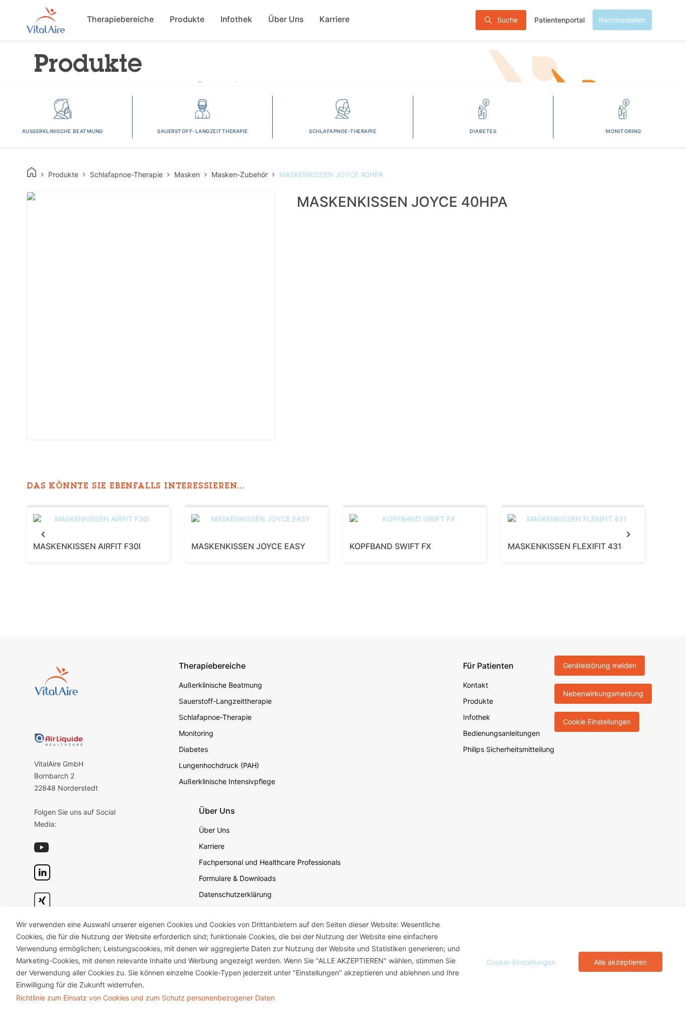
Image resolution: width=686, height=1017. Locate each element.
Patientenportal (559, 20)
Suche (507, 20)
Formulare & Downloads (237, 878)
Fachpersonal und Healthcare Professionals (269, 862)
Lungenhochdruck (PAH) (219, 765)
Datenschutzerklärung (235, 894)
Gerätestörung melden (599, 665)
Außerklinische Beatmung (220, 685)
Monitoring (196, 733)
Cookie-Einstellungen (521, 962)
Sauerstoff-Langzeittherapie (225, 701)
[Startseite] (46, 20)
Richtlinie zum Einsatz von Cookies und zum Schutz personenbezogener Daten (145, 997)
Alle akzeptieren (620, 962)
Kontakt (475, 685)
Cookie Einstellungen (597, 721)
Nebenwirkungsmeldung (603, 693)
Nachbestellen (622, 20)
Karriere (334, 19)
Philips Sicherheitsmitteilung (508, 749)
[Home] (32, 172)
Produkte (187, 19)
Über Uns (285, 19)
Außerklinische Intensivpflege (227, 781)
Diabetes (193, 749)
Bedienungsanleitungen (501, 733)
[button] (43, 534)
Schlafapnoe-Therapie (215, 717)
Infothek (236, 19)
